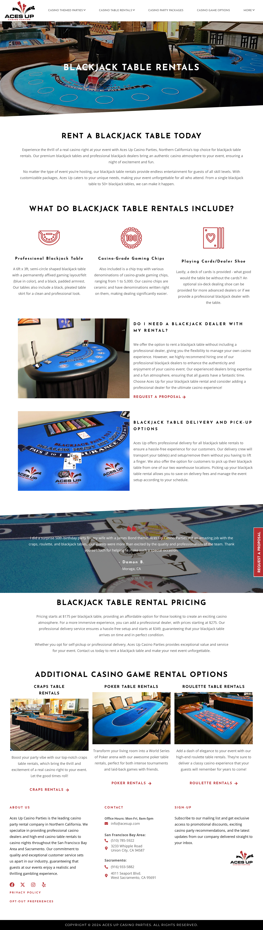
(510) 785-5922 (122, 840)
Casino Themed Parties (65, 10)
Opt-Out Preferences (32, 901)
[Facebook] (12, 884)
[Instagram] (33, 884)
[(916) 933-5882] (106, 867)
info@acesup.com (125, 823)
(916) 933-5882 (122, 866)
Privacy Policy (25, 892)
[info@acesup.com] (106, 823)
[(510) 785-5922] (106, 840)
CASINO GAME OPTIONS (213, 10)
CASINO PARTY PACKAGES (165, 10)
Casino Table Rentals (115, 10)
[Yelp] (43, 884)
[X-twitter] (22, 884)
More (248, 10)
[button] (159, 397)
